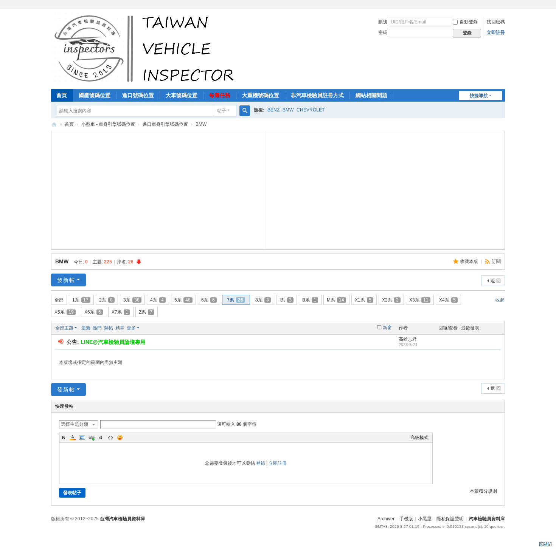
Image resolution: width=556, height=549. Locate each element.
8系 (262, 300)
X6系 (92, 312)
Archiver (385, 518)
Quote (101, 437)
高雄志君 (408, 339)
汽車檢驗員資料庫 (54, 124)
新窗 (387, 327)
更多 (131, 328)
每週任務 (219, 95)
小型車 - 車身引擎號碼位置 (108, 124)
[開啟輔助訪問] (503, 5)
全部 (59, 300)
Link (91, 437)
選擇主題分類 (74, 424)
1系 (80, 300)
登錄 (260, 463)
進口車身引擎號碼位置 (165, 124)
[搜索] (244, 110)
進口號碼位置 (138, 95)
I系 (286, 300)
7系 (235, 300)
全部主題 (64, 328)
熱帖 (108, 328)
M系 (335, 300)
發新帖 (66, 280)
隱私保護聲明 (450, 518)
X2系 (390, 300)
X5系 (64, 312)
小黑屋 (425, 518)
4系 (157, 300)
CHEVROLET (311, 110)
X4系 (447, 300)
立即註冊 (496, 32)
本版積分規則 (483, 491)
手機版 (406, 518)
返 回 (496, 280)
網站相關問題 (371, 95)
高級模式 (419, 437)
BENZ (273, 110)
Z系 (145, 312)
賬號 (382, 22)
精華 (119, 328)
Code (110, 437)
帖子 (221, 110)
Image (82, 437)
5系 (182, 300)
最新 (85, 328)
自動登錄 (469, 22)
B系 (309, 300)
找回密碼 (496, 22)
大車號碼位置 (181, 95)
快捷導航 (479, 95)
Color (72, 437)
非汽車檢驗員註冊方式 (317, 95)
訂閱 (496, 261)
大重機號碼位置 (260, 95)
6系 (208, 300)
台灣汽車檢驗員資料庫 (122, 518)
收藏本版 (469, 261)
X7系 (120, 312)
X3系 (419, 300)
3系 (131, 300)
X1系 (363, 300)
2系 (106, 300)
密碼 (382, 32)
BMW (288, 110)
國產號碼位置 (94, 95)
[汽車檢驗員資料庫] (146, 48)
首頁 (61, 95)
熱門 (97, 328)
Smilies (120, 437)
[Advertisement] (159, 189)
